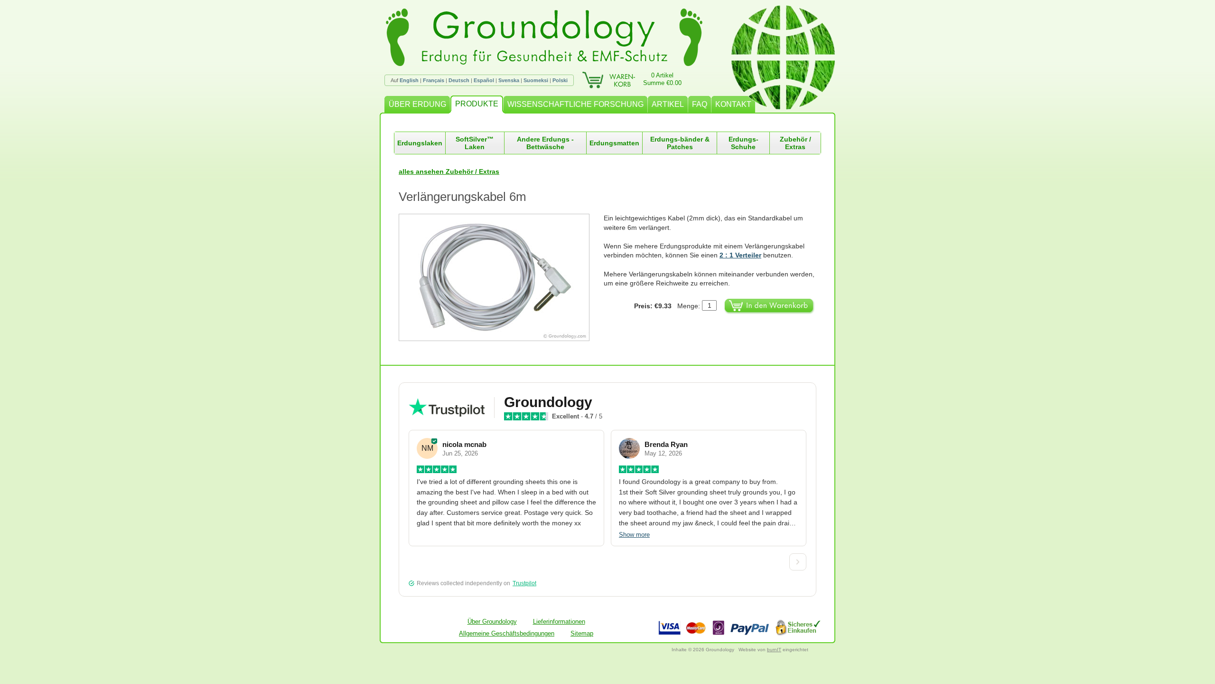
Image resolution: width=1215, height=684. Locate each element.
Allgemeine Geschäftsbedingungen (506, 633)
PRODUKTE (476, 104)
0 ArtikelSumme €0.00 (662, 79)
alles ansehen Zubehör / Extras (449, 171)
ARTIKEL (668, 104)
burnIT (774, 649)
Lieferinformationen (559, 621)
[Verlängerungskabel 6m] (501, 277)
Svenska (508, 80)
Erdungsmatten (614, 143)
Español (484, 80)
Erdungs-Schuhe (743, 143)
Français (433, 80)
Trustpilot (524, 583)
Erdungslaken (419, 143)
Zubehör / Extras (795, 143)
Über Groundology (492, 621)
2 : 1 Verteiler (740, 255)
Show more (634, 534)
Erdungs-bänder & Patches (680, 143)
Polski (560, 80)
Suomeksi (535, 80)
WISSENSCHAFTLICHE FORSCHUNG (575, 104)
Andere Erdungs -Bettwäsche (545, 143)
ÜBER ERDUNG (417, 104)
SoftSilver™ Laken (475, 143)
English (409, 80)
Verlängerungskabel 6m (462, 197)
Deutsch (459, 80)
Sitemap (581, 633)
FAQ (699, 104)
